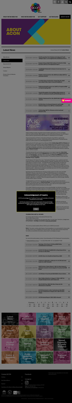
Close (36, 209)
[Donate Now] (66, 101)
